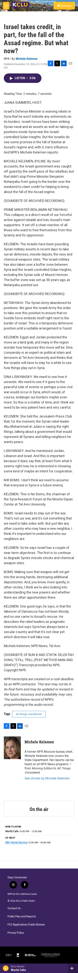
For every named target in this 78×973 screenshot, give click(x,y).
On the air (39, 809)
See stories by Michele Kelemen (47, 778)
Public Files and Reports (22, 916)
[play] (5, 968)
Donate (66, 5)
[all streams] (73, 968)
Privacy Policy (16, 932)
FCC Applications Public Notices (26, 924)
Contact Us (14, 908)
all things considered (29, 714)
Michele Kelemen (26, 59)
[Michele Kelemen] (12, 747)
